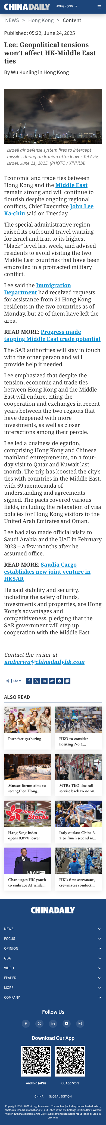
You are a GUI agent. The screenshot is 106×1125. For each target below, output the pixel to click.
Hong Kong (41, 20)
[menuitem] (64, 7)
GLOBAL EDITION (60, 1096)
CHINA (39, 1096)
